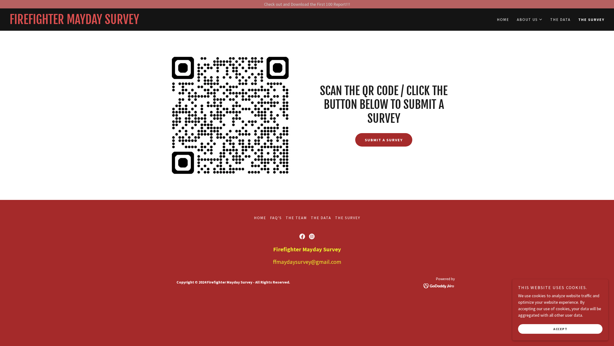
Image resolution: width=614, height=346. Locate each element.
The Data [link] (560, 19)
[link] (158, 22)
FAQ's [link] (276, 217)
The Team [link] (296, 217)
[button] (530, 19)
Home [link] (503, 19)
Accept (560, 329)
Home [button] (260, 217)
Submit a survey (384, 139)
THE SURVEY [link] (591, 19)
